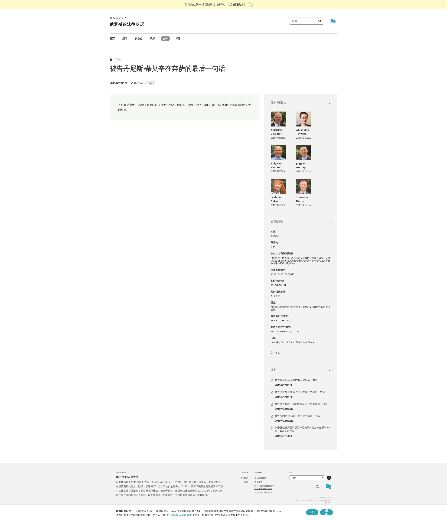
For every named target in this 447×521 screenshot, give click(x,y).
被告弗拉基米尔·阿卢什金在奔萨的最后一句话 (300, 392)
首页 (112, 38)
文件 (165, 38)
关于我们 (244, 478)
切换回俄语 (237, 4)
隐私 (246, 482)
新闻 (124, 38)
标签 (177, 38)
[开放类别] (329, 478)
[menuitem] (112, 38)
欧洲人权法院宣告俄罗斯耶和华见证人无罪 (264, 487)
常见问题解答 (260, 478)
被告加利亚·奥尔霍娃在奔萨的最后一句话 (297, 415)
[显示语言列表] (252, 4)
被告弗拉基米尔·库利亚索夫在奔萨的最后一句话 (301, 403)
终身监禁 (258, 482)
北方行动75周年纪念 (263, 492)
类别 (294, 478)
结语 (151, 83)
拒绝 (326, 512)
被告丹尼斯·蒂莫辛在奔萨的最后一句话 (296, 380)
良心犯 (138, 38)
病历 (277, 352)
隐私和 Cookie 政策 (181, 514)
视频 (152, 38)
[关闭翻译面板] (443, 4)
